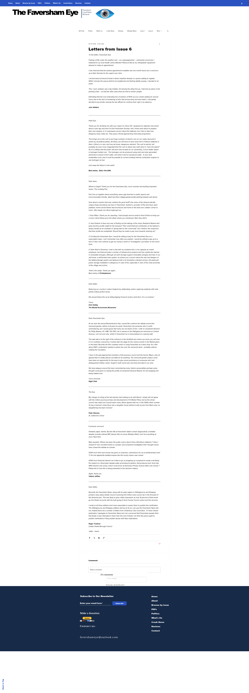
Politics (90, 31)
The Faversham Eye (45, 12)
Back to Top (3, 684)
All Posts (81, 31)
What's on (99, 31)
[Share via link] (104, 538)
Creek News (110, 31)
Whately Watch (131, 31)
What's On (156, 616)
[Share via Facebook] (89, 538)
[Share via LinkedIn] (99, 538)
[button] (28, 3)
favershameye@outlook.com (99, 635)
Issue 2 (150, 31)
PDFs (154, 607)
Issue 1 (142, 31)
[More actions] (159, 44)
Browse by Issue (160, 603)
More (158, 31)
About (154, 599)
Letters (91, 531)
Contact (155, 629)
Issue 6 (97, 531)
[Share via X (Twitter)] (94, 538)
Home (154, 594)
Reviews (120, 31)
